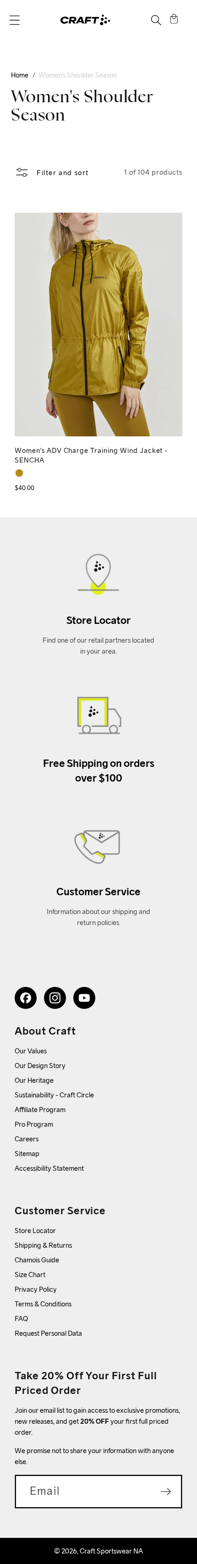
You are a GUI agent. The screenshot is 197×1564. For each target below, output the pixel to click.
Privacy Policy (36, 1289)
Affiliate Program (40, 1109)
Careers (26, 1138)
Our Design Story (40, 1065)
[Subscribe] (166, 1492)
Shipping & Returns (43, 1245)
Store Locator (35, 1230)
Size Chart (30, 1274)
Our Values (31, 1050)
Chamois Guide (37, 1260)
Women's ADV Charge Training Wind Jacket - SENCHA (91, 455)
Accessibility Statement (49, 1168)
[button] (14, 20)
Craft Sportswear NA (111, 1551)
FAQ (21, 1318)
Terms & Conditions (43, 1304)
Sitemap (27, 1153)
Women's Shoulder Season (77, 75)
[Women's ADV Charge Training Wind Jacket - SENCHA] (19, 473)
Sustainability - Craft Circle (54, 1094)
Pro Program (34, 1124)
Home (19, 75)
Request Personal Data (48, 1333)
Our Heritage (34, 1080)
